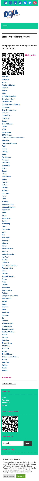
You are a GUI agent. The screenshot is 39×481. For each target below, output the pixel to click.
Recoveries (6, 287)
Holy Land (5, 193)
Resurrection (6, 298)
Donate (4, 405)
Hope (4, 199)
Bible (4, 93)
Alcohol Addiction (8, 85)
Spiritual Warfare (8, 332)
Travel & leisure (7, 354)
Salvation (5, 307)
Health (4, 179)
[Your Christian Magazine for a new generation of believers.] (11, 14)
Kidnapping (6, 224)
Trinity (4, 359)
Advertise (5, 400)
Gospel (4, 171)
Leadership (6, 229)
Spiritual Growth (8, 329)
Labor (4, 226)
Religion (5, 293)
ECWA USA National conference (13, 138)
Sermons (5, 315)
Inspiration (6, 210)
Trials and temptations (10, 357)
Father (4, 154)
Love (3, 232)
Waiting (4, 365)
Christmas (6, 107)
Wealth (4, 368)
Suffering (5, 340)
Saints (4, 304)
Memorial (5, 240)
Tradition (5, 348)
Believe (4, 90)
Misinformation (7, 249)
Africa (4, 82)
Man (3, 235)
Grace (4, 174)
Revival (4, 301)
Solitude (5, 321)
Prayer (4, 279)
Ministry (5, 243)
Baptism (5, 88)
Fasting (4, 152)
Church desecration (9, 110)
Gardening (6, 163)
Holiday (4, 188)
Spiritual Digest (7, 323)
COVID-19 (5, 118)
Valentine (5, 362)
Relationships (7, 290)
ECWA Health (6, 132)
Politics (5, 274)
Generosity (6, 165)
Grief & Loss (6, 176)
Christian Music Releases (11, 104)
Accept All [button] (21, 476)
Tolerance (5, 346)
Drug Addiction (7, 124)
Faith (4, 146)
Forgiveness (6, 157)
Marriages (6, 237)
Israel (4, 212)
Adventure (5, 77)
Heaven (4, 182)
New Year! (5, 257)
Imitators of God (8, 204)
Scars (4, 310)
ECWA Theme (7, 135)
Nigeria (4, 260)
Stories (4, 334)
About (4, 397)
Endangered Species (9, 143)
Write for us (6, 403)
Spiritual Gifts (7, 326)
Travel (4, 351)
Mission (5, 251)
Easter (4, 127)
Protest (4, 285)
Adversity (5, 79)
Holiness (5, 190)
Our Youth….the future (9, 265)
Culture (4, 121)
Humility (5, 201)
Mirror (4, 246)
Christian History (8, 99)
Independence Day (8, 207)
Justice (4, 221)
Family (4, 149)
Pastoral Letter (7, 268)
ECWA (4, 129)
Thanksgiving (7, 343)
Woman (4, 371)
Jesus (4, 215)
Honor (4, 196)
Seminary (5, 312)
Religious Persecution (10, 296)
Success (5, 337)
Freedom (5, 160)
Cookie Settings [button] (9, 476)
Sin (3, 318)
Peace (4, 271)
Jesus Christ (6, 218)
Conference (6, 113)
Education (5, 140)
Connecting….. (7, 115)
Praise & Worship (8, 276)
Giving (4, 168)
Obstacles (5, 262)
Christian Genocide (9, 96)
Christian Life (7, 102)
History (4, 185)
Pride (4, 282)
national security (8, 254)
